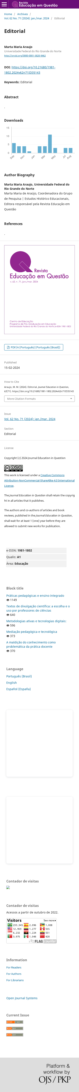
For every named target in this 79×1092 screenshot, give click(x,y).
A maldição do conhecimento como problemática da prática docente (31, 644)
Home (8, 14)
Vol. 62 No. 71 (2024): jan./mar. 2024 (26, 18)
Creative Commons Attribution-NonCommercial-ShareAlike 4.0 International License (39, 480)
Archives (22, 14)
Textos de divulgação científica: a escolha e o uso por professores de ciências (38, 608)
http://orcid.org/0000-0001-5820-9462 (25, 55)
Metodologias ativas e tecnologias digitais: (36, 621)
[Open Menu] (4, 4)
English (11, 683)
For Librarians (15, 980)
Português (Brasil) (19, 676)
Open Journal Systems (21, 998)
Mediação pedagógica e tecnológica (31, 632)
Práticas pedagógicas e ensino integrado (35, 596)
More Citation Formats (21, 399)
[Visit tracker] (8, 888)
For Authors (13, 974)
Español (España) (18, 689)
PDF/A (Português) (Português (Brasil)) (35, 347)
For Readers (13, 967)
